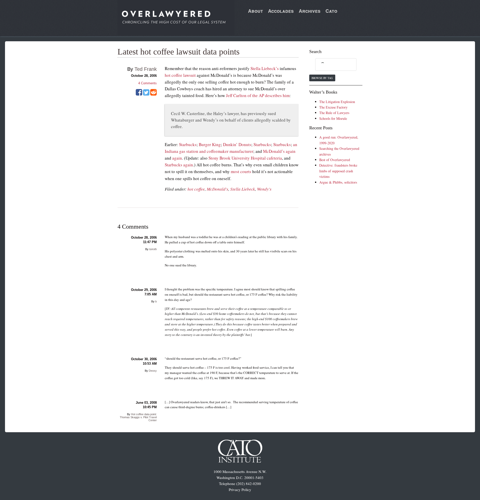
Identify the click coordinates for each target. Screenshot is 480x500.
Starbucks (187, 144)
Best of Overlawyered (334, 159)
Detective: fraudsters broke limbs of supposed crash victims (338, 171)
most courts (241, 171)
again (177, 158)
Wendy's (264, 189)
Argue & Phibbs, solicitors (338, 182)
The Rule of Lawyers (334, 112)
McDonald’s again (279, 151)
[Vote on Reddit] (153, 94)
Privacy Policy (240, 489)
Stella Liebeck (242, 189)
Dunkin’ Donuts (237, 144)
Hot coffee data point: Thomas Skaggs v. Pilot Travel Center (138, 417)
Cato (331, 11)
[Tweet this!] (146, 94)
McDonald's (217, 189)
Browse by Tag (322, 78)
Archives (309, 11)
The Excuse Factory (333, 107)
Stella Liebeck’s (264, 68)
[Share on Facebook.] (139, 94)
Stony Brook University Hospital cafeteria (245, 158)
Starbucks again (179, 165)
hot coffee (196, 189)
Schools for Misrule (333, 118)
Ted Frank (145, 69)
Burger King (210, 144)
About (255, 11)
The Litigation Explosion (337, 101)
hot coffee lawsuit (180, 75)
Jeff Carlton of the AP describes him (258, 95)
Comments (147, 83)
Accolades (281, 11)
